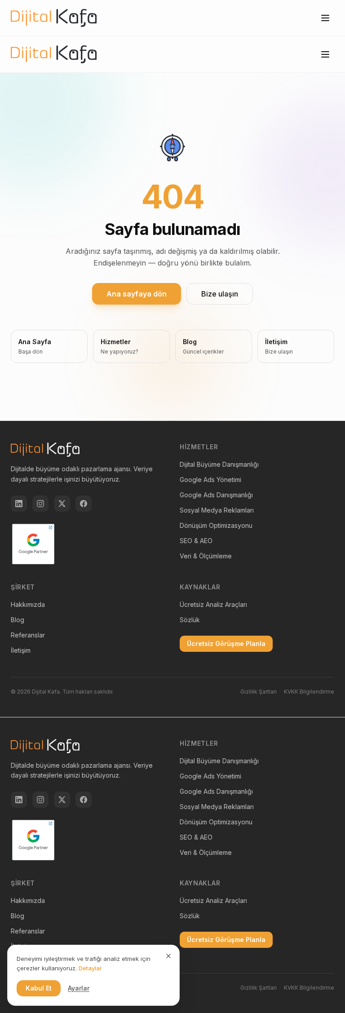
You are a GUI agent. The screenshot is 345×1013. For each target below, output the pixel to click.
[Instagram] (40, 503)
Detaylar (90, 968)
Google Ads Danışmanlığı (216, 495)
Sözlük (190, 620)
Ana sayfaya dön (136, 293)
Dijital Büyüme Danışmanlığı (219, 464)
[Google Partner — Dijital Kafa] (33, 544)
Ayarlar (78, 988)
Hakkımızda (28, 604)
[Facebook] (83, 503)
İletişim (21, 650)
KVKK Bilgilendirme (309, 691)
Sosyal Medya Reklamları (217, 510)
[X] (62, 503)
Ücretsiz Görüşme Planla (226, 643)
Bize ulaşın (219, 293)
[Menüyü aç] (325, 18)
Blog (17, 620)
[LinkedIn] (19, 503)
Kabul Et (39, 988)
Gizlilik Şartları (258, 691)
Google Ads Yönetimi (210, 479)
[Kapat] (168, 956)
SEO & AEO (196, 540)
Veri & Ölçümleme (206, 556)
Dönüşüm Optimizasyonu (216, 525)
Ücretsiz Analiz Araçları (213, 604)
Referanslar (28, 635)
